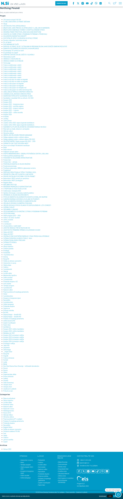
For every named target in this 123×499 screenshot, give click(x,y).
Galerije (5, 271)
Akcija (5, 24)
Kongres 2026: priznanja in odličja (13, 341)
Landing (5, 119)
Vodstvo (5, 267)
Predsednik (6, 253)
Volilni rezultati (7, 277)
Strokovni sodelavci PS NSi (11, 431)
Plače (5, 147)
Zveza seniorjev (62, 464)
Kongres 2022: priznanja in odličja (13, 335)
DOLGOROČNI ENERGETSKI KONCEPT (15, 36)
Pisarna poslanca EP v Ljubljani (12, 419)
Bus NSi (5, 312)
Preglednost (7, 170)
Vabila (5, 435)
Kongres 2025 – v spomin (11, 110)
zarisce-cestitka (8, 440)
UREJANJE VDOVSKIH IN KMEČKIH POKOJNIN (17, 203)
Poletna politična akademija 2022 (13, 156)
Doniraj (5, 257)
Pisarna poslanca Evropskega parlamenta (16, 292)
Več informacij (102, 496)
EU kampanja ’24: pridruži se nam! (13, 50)
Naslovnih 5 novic (8, 409)
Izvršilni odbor (7, 273)
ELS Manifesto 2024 (83, 486)
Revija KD (6, 259)
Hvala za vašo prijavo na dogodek (13, 83)
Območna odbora (8, 133)
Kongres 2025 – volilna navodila (13, 112)
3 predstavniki (7, 269)
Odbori (5, 372)
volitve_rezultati (8, 220)
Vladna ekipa (7, 265)
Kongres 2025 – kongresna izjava (13, 104)
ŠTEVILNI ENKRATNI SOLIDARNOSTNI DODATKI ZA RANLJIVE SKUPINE (25, 197)
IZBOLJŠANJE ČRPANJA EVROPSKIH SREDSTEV (18, 92)
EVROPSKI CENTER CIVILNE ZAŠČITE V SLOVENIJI (18, 55)
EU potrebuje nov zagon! (10, 53)
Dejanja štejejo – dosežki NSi (12, 314)
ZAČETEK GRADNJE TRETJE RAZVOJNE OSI (16, 228)
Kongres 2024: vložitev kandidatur (13, 331)
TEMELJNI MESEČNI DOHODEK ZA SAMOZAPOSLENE (19, 201)
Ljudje (5, 362)
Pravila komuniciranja (9, 166)
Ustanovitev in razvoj (9, 263)
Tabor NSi (6, 345)
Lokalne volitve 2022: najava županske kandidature (18, 123)
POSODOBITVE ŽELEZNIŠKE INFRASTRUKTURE (17, 158)
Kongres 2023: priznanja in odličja (13, 337)
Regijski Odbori (7, 427)
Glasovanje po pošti (9, 57)
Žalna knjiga (7, 350)
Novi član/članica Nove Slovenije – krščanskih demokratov (21, 366)
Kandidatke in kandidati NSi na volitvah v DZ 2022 (18, 98)
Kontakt (5, 360)
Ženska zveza (62, 467)
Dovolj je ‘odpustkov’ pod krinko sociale (15, 40)
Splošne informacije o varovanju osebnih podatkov (18, 193)
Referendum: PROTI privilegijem (13, 180)
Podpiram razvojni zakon (10, 152)
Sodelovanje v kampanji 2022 (12, 191)
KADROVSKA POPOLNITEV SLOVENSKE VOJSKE (18, 96)
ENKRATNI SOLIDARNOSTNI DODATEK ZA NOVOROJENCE (21, 48)
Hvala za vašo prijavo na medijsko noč (14, 88)
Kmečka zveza (62, 471)
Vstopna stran (7, 385)
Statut (5, 294)
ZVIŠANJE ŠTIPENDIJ (10, 242)
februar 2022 (7, 449)
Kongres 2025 (7, 100)
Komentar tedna (8, 404)
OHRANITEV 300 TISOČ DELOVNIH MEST (15, 143)
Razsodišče (6, 300)
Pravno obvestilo (8, 376)
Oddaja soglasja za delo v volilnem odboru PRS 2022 (19, 139)
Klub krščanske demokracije (62, 481)
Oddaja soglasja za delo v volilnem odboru (16, 137)
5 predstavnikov (8, 296)
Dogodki (5, 356)
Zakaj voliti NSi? (8, 232)
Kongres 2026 (7, 114)
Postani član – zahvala (10, 162)
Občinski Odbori (8, 415)
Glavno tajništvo (8, 246)
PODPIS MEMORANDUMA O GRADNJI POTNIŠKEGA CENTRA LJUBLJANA (25, 154)
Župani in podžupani (9, 323)
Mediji (5, 364)
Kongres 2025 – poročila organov (13, 106)
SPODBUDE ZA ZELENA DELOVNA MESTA (16, 195)
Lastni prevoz (7, 121)
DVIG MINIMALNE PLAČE (11, 44)
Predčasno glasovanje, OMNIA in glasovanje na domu (19, 168)
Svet (4, 433)
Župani (5, 442)
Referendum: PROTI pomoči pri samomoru (16, 178)
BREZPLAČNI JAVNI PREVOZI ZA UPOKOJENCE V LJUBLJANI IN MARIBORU (26, 28)
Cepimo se (6, 308)
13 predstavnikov (8, 255)
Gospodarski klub (63, 469)
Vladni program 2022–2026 (27, 468)
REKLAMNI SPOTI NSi (10, 185)
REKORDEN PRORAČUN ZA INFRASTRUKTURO (17, 187)
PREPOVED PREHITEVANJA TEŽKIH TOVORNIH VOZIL (19, 172)
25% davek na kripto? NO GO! (12, 20)
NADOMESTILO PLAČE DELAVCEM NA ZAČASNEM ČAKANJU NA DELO (24, 127)
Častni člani (7, 325)
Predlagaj (6, 251)
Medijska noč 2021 (9, 333)
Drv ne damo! (7, 42)
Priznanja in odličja (9, 343)
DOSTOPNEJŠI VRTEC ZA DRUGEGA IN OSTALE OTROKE (20, 38)
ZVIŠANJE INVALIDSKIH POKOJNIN (14, 240)
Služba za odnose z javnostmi (12, 261)
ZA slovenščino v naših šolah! (12, 226)
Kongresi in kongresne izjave (12, 298)
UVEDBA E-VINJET (9, 207)
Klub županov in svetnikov (66, 478)
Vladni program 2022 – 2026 (12, 215)
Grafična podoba (8, 248)
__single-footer (7, 352)
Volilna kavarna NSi (9, 321)
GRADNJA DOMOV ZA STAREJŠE (13, 61)
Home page (6, 63)
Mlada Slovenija (62, 462)
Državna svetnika (8, 310)
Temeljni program (8, 286)
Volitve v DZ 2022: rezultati (11, 218)
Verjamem (6, 347)
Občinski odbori (8, 131)
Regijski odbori (7, 182)
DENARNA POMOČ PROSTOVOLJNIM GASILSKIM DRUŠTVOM (22, 32)
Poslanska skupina (9, 306)
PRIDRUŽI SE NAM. (61, 3)
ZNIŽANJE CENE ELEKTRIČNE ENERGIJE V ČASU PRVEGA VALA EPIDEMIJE (26, 236)
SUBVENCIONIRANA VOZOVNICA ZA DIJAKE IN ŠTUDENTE (21, 199)
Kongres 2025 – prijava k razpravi (13, 108)
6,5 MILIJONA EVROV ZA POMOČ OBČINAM (16, 22)
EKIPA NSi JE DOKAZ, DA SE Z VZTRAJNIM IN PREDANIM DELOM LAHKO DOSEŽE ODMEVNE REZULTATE (35, 46)
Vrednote (6, 222)
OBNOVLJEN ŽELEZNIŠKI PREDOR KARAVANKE (17, 135)
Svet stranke (7, 284)
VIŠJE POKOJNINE (9, 213)
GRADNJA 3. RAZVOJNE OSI (12, 59)
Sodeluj (5, 378)
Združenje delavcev (63, 474)
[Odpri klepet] (118, 494)
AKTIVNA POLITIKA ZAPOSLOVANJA (14, 26)
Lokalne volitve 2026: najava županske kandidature (18, 125)
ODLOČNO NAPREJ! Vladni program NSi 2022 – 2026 (19, 141)
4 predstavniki (7, 288)
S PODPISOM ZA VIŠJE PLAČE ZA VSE (15, 189)
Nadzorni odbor (8, 290)
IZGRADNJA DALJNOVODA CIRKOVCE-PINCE (17, 94)
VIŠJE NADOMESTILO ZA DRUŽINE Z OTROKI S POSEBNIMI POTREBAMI (25, 211)
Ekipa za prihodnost (9, 398)
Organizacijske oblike (9, 374)
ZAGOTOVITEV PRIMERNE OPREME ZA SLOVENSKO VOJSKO (21, 230)
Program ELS (81, 484)
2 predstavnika (7, 279)
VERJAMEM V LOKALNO (10, 209)
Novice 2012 (7, 413)
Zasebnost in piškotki (9, 389)
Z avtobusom (7, 224)
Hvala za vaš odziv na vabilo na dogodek (15, 79)
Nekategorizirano (8, 411)
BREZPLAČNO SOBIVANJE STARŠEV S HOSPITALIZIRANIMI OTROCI (24, 30)
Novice (5, 368)
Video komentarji (8, 383)
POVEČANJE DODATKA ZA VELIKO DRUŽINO (16, 164)
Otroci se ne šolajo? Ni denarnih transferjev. (16, 145)
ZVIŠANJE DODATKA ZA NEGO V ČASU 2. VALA (17, 238)
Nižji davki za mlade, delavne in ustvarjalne (16, 129)
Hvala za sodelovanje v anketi (12, 65)
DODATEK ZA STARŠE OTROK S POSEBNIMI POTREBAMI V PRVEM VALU (25, 34)
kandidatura (7, 327)
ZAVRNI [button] (110, 496)
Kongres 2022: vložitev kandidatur (13, 329)
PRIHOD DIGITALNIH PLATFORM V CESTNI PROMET (19, 176)
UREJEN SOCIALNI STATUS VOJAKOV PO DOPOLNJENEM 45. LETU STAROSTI (27, 205)
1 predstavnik (7, 244)
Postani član (7, 160)
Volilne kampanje (8, 304)
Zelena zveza (62, 476)
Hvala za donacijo (8, 358)
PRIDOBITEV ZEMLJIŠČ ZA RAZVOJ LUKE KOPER (18, 174)
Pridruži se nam (8, 391)
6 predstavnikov (8, 302)
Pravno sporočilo (70, 492)
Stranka (5, 380)
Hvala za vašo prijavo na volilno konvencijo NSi (17, 90)
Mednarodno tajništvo (10, 275)
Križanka (6, 116)
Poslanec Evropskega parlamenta (13, 319)
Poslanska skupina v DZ (10, 281)
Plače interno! (7, 149)
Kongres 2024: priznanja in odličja (13, 339)
